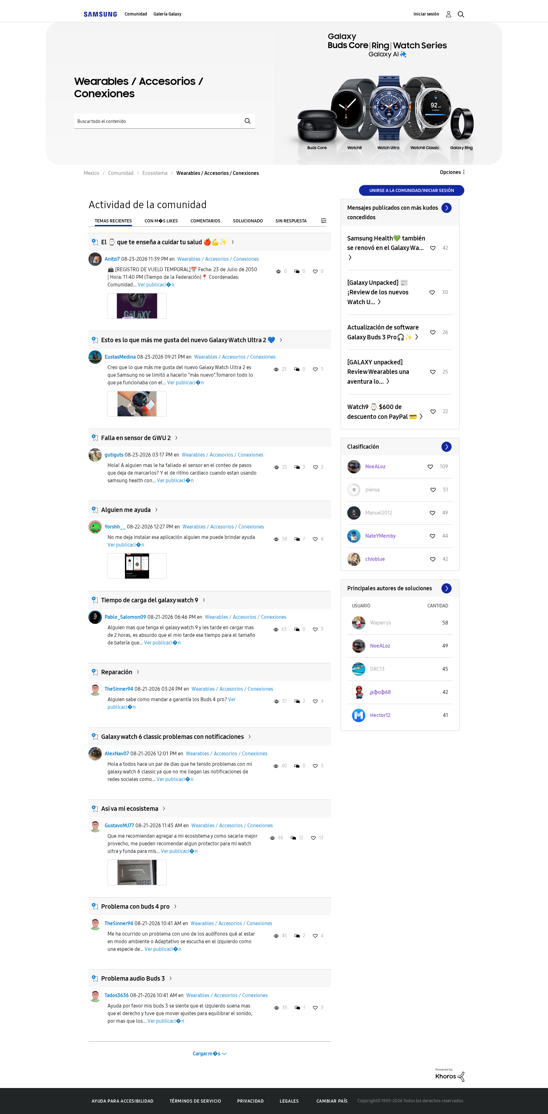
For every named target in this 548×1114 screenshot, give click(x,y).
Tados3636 (117, 995)
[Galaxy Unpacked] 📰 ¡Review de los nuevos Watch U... (377, 292)
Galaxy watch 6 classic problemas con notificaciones (172, 736)
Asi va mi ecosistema (129, 808)
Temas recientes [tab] (113, 221)
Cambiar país (332, 1101)
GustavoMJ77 (119, 826)
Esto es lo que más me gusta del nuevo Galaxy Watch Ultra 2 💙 (188, 340)
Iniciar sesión (426, 14)
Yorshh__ (115, 527)
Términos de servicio (195, 1101)
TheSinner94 (119, 689)
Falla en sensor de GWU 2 (136, 438)
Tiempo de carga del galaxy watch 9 (149, 600)
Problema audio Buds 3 (133, 978)
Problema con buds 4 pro (135, 906)
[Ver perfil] (95, 259)
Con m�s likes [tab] (161, 221)
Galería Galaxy (167, 14)
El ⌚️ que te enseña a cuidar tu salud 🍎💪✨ (164, 242)
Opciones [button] (450, 172)
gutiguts (114, 455)
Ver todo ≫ (400, 207)
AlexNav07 (117, 754)
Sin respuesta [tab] (291, 221)
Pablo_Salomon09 (125, 617)
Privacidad (250, 1101)
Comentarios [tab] (205, 221)
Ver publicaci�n (156, 285)
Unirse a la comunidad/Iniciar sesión (411, 190)
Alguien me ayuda (126, 510)
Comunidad (136, 14)
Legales (289, 1101)
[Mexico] (100, 14)
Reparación (116, 672)
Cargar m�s (206, 1054)
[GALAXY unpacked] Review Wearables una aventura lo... (378, 371)
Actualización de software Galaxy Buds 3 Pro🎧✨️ (383, 332)
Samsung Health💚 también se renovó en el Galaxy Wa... (386, 243)
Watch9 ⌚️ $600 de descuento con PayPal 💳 (382, 411)
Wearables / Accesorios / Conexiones (218, 259)
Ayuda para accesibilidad (122, 1101)
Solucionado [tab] (248, 221)
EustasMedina (120, 357)
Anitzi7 (112, 259)
